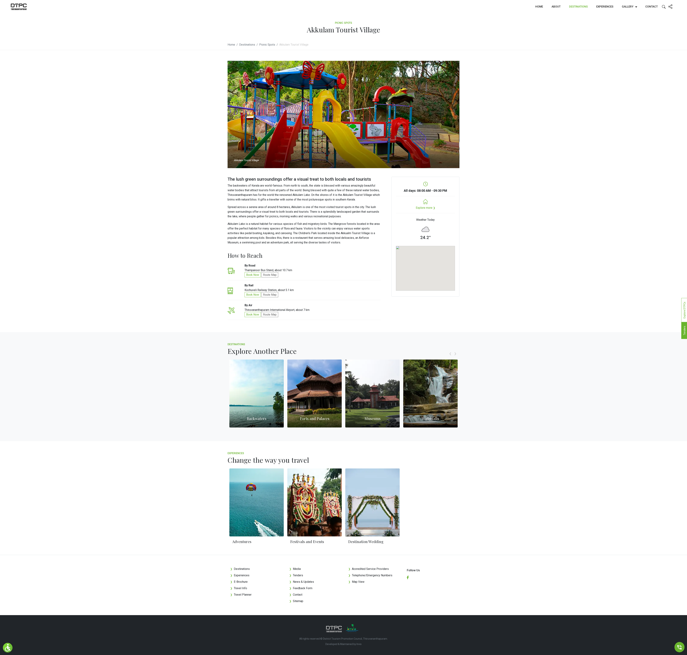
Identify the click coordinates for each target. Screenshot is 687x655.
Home (539, 6)
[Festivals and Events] (314, 502)
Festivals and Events (307, 541)
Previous (450, 357)
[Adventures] (256, 502)
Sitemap (296, 601)
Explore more (425, 207)
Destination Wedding (365, 541)
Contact (651, 6)
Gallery (627, 6)
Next (455, 357)
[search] (664, 6)
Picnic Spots (267, 44)
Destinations (578, 6)
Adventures (241, 541)
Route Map (270, 275)
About (556, 6)
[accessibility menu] (7, 648)
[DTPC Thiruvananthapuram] (19, 6)
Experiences (604, 6)
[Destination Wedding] (372, 502)
